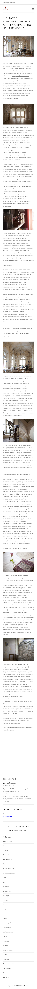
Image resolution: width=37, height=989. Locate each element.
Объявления (7, 927)
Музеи (5, 918)
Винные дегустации (9, 873)
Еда (4, 882)
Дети (4, 877)
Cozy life (5, 850)
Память (5, 936)
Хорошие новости (8, 964)
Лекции (5, 905)
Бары (4, 864)
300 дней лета (7, 841)
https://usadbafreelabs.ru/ (12, 723)
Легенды (5, 900)
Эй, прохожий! (7, 968)
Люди (5, 909)
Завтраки (6, 886)
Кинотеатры (7, 891)
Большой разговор (9, 868)
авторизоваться (8, 816)
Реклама (5, 945)
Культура (6, 896)
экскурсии (6, 977)
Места (5, 32)
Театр (5, 955)
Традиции (6, 959)
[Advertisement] (18, 749)
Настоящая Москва (9, 923)
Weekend (6, 855)
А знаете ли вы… (8, 859)
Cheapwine (6, 846)
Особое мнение (8, 932)
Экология (6, 973)
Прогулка (6, 941)
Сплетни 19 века (8, 950)
